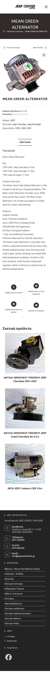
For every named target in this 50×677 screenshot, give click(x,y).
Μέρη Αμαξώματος (13, 604)
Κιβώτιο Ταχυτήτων (14, 594)
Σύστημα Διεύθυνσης (14, 608)
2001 (29, 128)
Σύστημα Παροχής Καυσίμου (18, 613)
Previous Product (13, 47)
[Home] (4, 31)
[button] (44, 55)
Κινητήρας (9, 599)
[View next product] (45, 48)
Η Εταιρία (11, 636)
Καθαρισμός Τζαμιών (14, 589)
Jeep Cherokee (19, 124)
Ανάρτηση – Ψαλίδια (14, 574)
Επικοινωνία (12, 641)
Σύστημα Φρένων (13, 618)
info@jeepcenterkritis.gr (23, 556)
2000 (23, 128)
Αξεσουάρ (9, 579)
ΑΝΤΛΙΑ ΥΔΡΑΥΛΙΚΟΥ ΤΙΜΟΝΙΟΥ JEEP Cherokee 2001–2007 (25, 379)
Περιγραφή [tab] (25, 142)
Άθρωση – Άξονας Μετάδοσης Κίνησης (22, 569)
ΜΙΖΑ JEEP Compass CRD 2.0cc (25, 488)
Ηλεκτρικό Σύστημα (20, 114)
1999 (17, 128)
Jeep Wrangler (34, 124)
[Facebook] (8, 657)
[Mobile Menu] (46, 6)
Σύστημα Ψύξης (12, 623)
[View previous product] (4, 48)
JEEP (12, 120)
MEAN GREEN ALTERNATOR (36, 31)
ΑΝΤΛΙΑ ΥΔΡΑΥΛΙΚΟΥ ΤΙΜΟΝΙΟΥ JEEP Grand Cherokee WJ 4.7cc (25, 435)
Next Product (38, 47)
